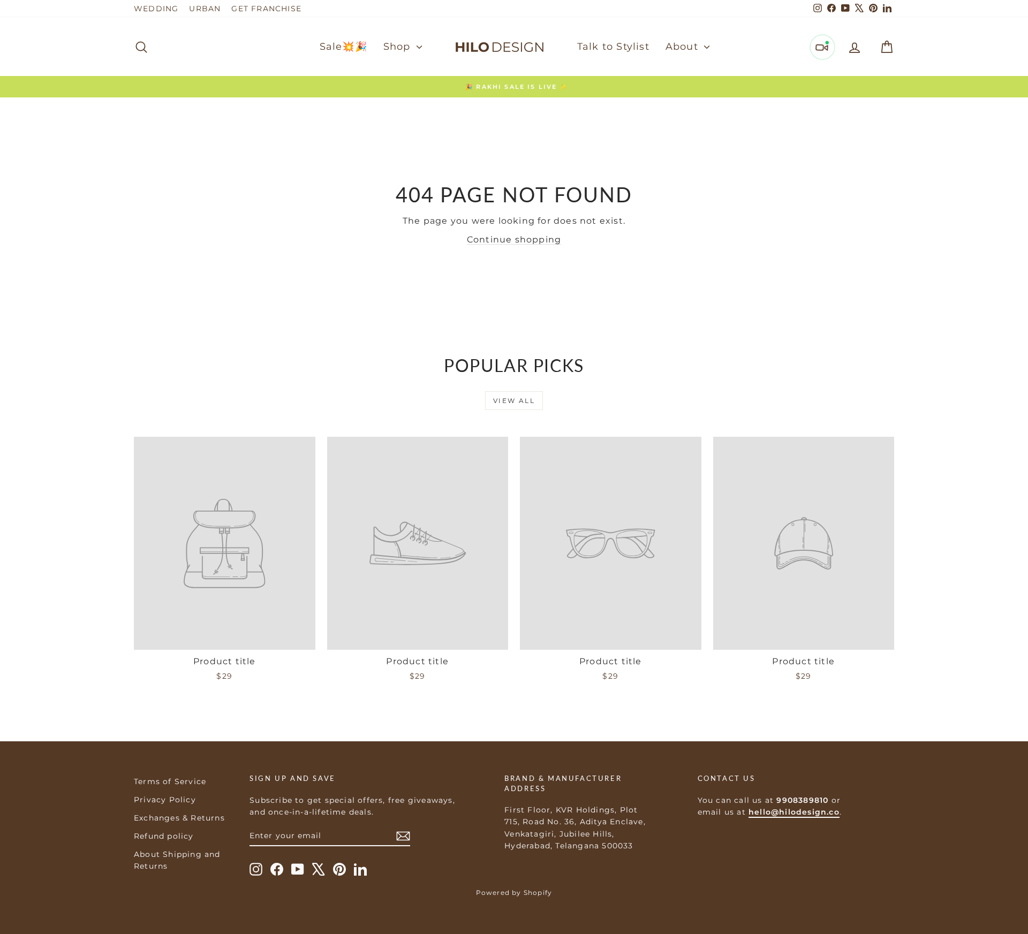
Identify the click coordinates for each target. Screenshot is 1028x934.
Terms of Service (170, 781)
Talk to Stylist (613, 46)
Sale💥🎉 (343, 46)
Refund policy (164, 836)
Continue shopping (514, 239)
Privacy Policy (165, 799)
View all (514, 401)
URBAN (205, 8)
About (683, 46)
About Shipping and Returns (177, 860)
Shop (398, 46)
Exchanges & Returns (179, 818)
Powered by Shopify (514, 893)
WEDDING (156, 8)
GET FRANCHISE (266, 8)
